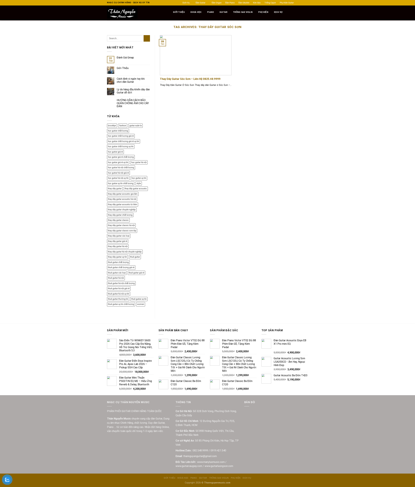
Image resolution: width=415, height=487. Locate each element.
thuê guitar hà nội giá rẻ (119, 288)
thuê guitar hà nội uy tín (118, 294)
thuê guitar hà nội (116, 278)
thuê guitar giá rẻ (136, 273)
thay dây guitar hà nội (118, 246)
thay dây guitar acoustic (136, 188)
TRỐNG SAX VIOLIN (243, 12)
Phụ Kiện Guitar (287, 2)
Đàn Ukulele (243, 2)
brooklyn (112, 125)
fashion (122, 125)
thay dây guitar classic (118, 220)
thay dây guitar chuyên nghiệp (122, 209)
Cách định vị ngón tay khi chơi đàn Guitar (131, 80)
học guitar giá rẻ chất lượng (121, 157)
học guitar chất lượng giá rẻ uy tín (123, 141)
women (140, 304)
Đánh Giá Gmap (125, 57)
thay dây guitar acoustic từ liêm (122, 204)
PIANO (210, 12)
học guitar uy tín (139, 178)
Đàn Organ (217, 2)
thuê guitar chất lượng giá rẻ (121, 267)
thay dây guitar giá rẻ (117, 241)
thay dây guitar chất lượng (120, 215)
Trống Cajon (270, 2)
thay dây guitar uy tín (117, 257)
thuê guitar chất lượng (118, 262)
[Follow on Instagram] (300, 3)
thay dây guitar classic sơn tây (122, 230)
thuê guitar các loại (117, 273)
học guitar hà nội (139, 162)
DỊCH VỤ (278, 12)
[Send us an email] (306, 3)
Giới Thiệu (123, 68)
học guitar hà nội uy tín (118, 178)
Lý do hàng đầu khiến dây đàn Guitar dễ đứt (133, 91)
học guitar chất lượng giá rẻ (121, 136)
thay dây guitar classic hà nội (121, 225)
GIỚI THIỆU (179, 12)
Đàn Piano (230, 2)
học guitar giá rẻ (115, 152)
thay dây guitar (115, 188)
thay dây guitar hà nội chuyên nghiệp (125, 251)
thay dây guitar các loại (118, 236)
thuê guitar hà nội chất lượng (121, 283)
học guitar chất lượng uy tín (120, 146)
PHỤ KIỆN (263, 12)
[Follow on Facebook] (297, 3)
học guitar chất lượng (118, 131)
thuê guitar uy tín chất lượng (121, 304)
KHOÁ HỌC (196, 12)
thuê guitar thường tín (118, 299)
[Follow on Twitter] (303, 3)
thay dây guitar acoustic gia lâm (122, 194)
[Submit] (147, 38)
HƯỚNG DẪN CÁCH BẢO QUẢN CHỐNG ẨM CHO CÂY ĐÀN (133, 103)
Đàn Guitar (200, 2)
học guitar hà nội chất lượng (121, 167)
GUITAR (223, 12)
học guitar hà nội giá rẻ (118, 173)
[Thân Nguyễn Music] (134, 13)
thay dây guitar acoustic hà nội (122, 199)
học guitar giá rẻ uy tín (118, 162)
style (138, 183)
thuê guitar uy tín (139, 299)
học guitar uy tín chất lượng (120, 183)
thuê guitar (135, 257)
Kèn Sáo (257, 2)
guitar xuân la (135, 125)
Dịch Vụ (186, 2)
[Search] (169, 12)
